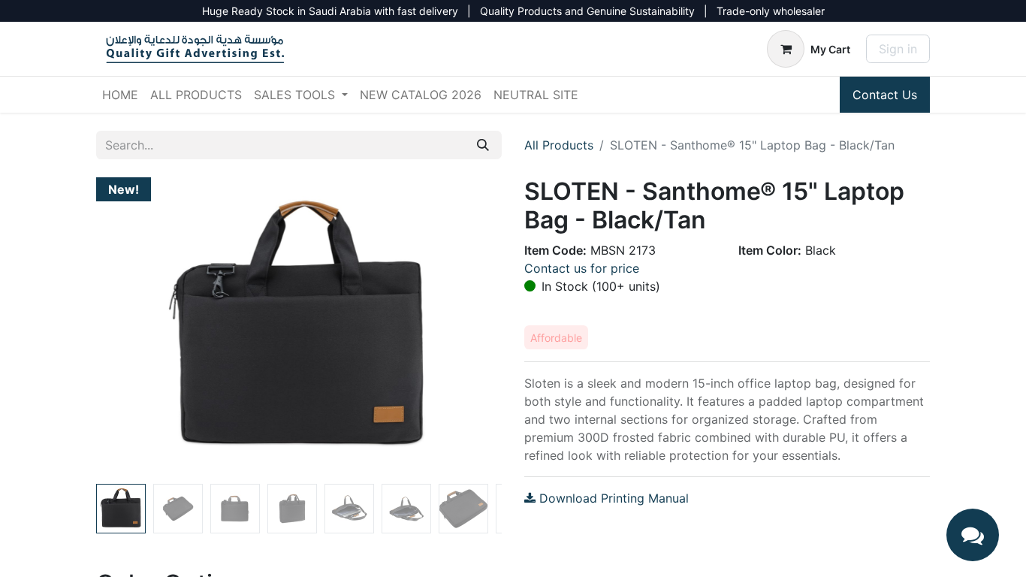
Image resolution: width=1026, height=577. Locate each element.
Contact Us (884, 94)
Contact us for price (581, 268)
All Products (558, 145)
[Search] (483, 145)
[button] (126, 327)
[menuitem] (120, 95)
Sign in (898, 48)
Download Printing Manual (612, 498)
